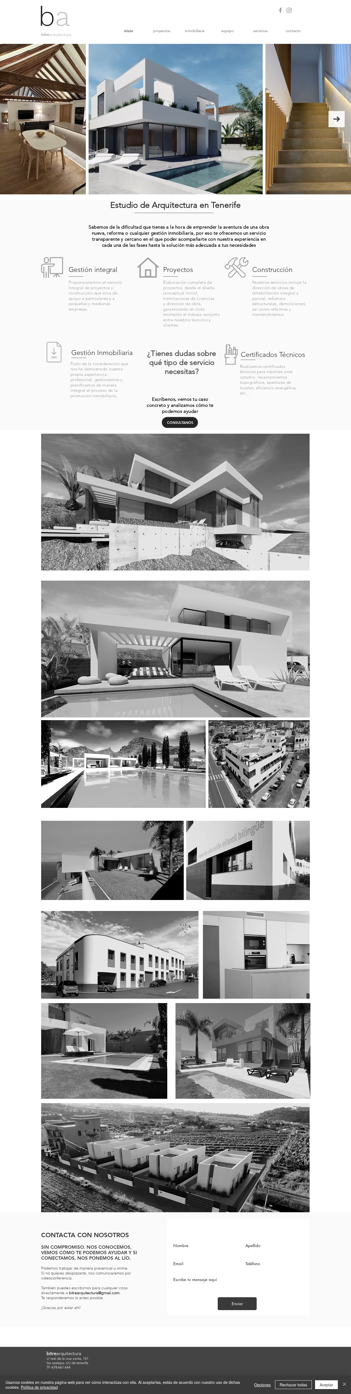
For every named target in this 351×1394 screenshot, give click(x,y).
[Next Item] (337, 119)
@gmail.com (109, 1292)
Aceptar (326, 1384)
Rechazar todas (293, 1384)
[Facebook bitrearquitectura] (280, 10)
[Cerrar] (344, 1385)
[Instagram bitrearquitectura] (289, 10)
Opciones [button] (262, 1384)
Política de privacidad (39, 1387)
